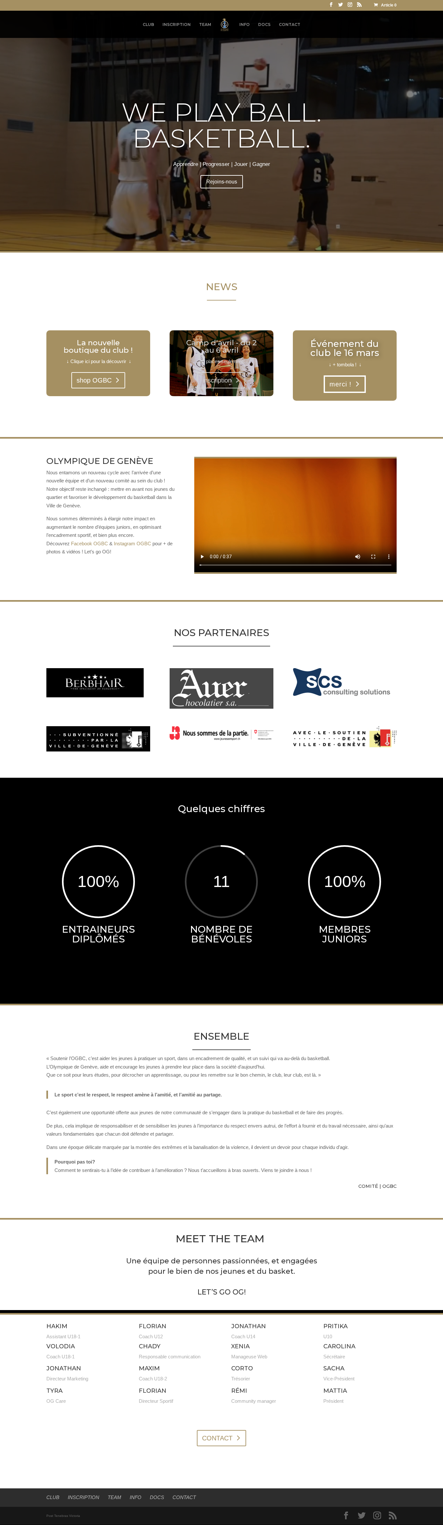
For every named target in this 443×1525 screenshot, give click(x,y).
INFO (244, 24)
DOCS (264, 24)
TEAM (205, 24)
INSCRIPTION (176, 24)
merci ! (340, 384)
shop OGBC (94, 380)
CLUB (148, 24)
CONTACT (289, 24)
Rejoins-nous (221, 181)
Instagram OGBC (132, 543)
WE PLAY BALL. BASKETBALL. (221, 125)
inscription (217, 380)
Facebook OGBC (89, 543)
